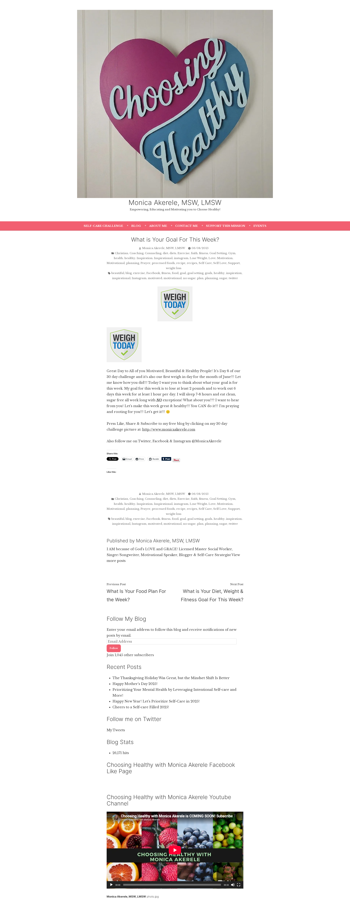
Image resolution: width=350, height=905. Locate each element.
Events (259, 226)
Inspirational (163, 258)
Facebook (153, 273)
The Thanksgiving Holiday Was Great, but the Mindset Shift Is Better (171, 678)
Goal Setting (218, 253)
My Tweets (116, 730)
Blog (136, 226)
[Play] (111, 885)
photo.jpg (153, 896)
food (175, 273)
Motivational (116, 263)
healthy (129, 258)
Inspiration (145, 258)
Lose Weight (198, 258)
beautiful (117, 273)
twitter (233, 278)
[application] (175, 850)
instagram (181, 258)
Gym (231, 253)
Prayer (145, 263)
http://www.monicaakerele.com (168, 430)
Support (234, 263)
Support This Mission (225, 226)
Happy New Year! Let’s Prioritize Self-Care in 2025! (156, 701)
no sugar (189, 278)
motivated (155, 278)
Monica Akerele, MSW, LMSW (175, 202)
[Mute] (233, 885)
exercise (139, 273)
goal (183, 273)
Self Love (220, 263)
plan (200, 278)
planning (132, 263)
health (118, 258)
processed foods (163, 263)
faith (194, 253)
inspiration (234, 273)
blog (129, 273)
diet (165, 253)
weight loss (173, 268)
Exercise (184, 253)
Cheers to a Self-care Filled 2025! (140, 707)
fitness (203, 253)
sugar (223, 278)
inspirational (121, 278)
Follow (114, 648)
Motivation (225, 258)
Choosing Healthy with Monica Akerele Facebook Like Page (171, 768)
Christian (121, 253)
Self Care (205, 263)
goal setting (195, 273)
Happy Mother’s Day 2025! (135, 684)
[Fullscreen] (238, 885)
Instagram (139, 278)
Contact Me (186, 226)
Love (212, 258)
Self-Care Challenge (103, 226)
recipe (180, 263)
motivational (173, 278)
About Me (158, 226)
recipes (192, 263)
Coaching (136, 253)
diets (173, 253)
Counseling (153, 253)
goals (208, 273)
